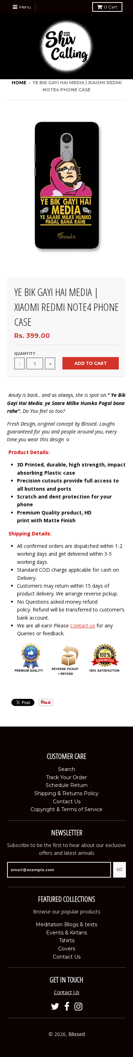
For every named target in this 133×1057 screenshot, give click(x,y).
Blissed (76, 1034)
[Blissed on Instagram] (78, 1006)
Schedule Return (67, 785)
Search (66, 769)
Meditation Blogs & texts (66, 924)
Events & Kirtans (66, 932)
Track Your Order (66, 777)
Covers (66, 948)
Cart (110, 7)
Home (19, 82)
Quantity (24, 353)
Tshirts (66, 940)
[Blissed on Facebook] (67, 1006)
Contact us (82, 625)
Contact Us (67, 801)
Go (119, 869)
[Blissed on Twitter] (55, 1006)
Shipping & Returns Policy (66, 793)
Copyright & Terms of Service (66, 809)
